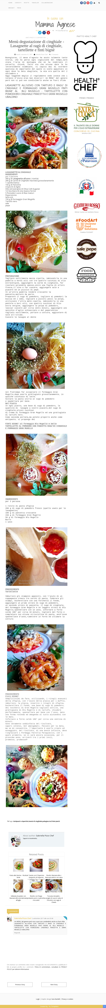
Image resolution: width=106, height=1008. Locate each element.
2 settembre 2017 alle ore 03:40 (42, 918)
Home (10, 2)
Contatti (18, 2)
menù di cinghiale (35, 821)
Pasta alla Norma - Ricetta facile (18, 876)
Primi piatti (55, 821)
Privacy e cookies (67, 999)
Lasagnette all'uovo (21, 178)
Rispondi (17, 933)
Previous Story (20, 985)
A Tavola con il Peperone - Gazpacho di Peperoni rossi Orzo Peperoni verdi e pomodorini (36, 878)
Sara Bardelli (56, 999)
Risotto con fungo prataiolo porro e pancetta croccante (36, 898)
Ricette (26, 2)
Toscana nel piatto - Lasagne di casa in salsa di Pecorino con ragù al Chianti (54, 899)
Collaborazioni (47, 2)
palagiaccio (46, 821)
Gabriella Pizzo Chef (45, 835)
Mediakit (11, 8)
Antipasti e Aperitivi (36, 38)
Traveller (35, 2)
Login (38, 999)
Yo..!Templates (53, 1006)
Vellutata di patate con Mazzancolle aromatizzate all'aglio (18, 898)
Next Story (54, 985)
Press (19, 8)
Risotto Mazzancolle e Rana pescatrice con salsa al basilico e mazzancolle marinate (54, 878)
